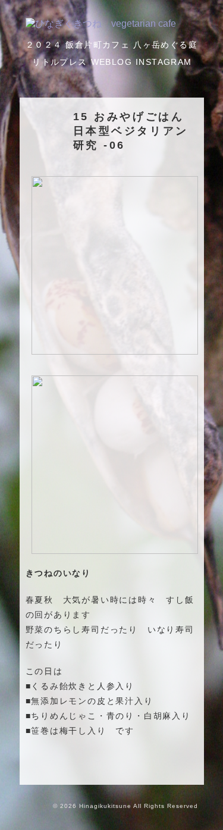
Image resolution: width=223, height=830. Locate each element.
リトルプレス (59, 62)
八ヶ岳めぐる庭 (165, 44)
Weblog (111, 62)
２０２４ (44, 44)
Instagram (164, 62)
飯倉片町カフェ (97, 44)
